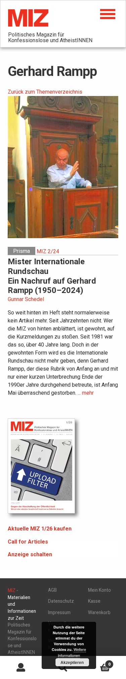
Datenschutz (61, 601)
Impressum (59, 612)
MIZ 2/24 (48, 251)
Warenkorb (99, 612)
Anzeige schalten (30, 554)
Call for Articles (28, 542)
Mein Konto (99, 590)
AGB (52, 590)
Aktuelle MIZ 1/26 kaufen (40, 528)
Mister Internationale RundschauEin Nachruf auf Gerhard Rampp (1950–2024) (52, 276)
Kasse (94, 601)
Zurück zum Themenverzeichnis (45, 92)
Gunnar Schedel (26, 299)
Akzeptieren (72, 662)
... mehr (86, 393)
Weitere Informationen (72, 652)
